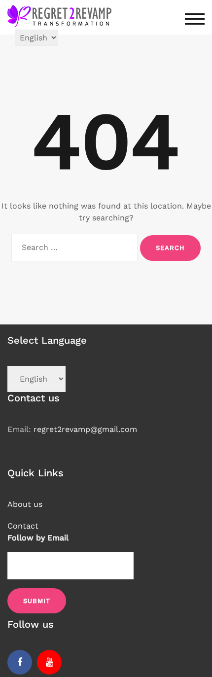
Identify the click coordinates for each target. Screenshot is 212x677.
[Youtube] (49, 662)
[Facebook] (19, 662)
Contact (22, 526)
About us (24, 504)
